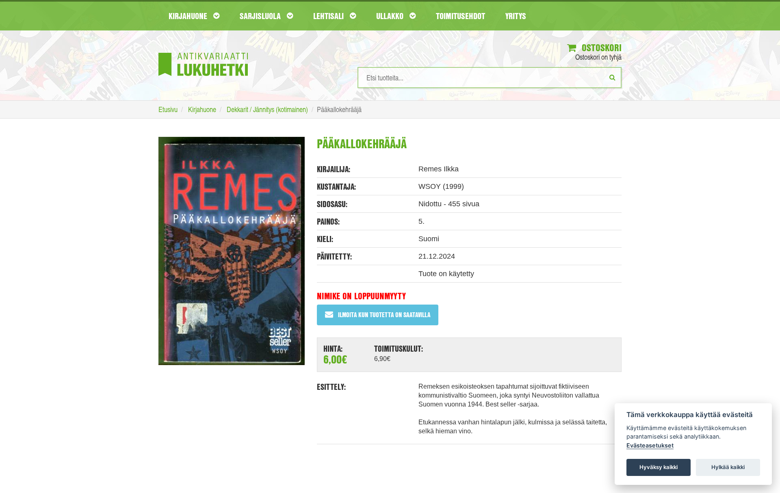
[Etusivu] (203, 52)
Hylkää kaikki (728, 467)
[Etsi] (612, 77)
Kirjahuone (189, 16)
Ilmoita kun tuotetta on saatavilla (384, 314)
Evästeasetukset (650, 445)
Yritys (515, 16)
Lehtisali (329, 16)
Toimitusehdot (460, 16)
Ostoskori (600, 47)
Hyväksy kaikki (658, 467)
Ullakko (390, 16)
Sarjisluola (261, 16)
